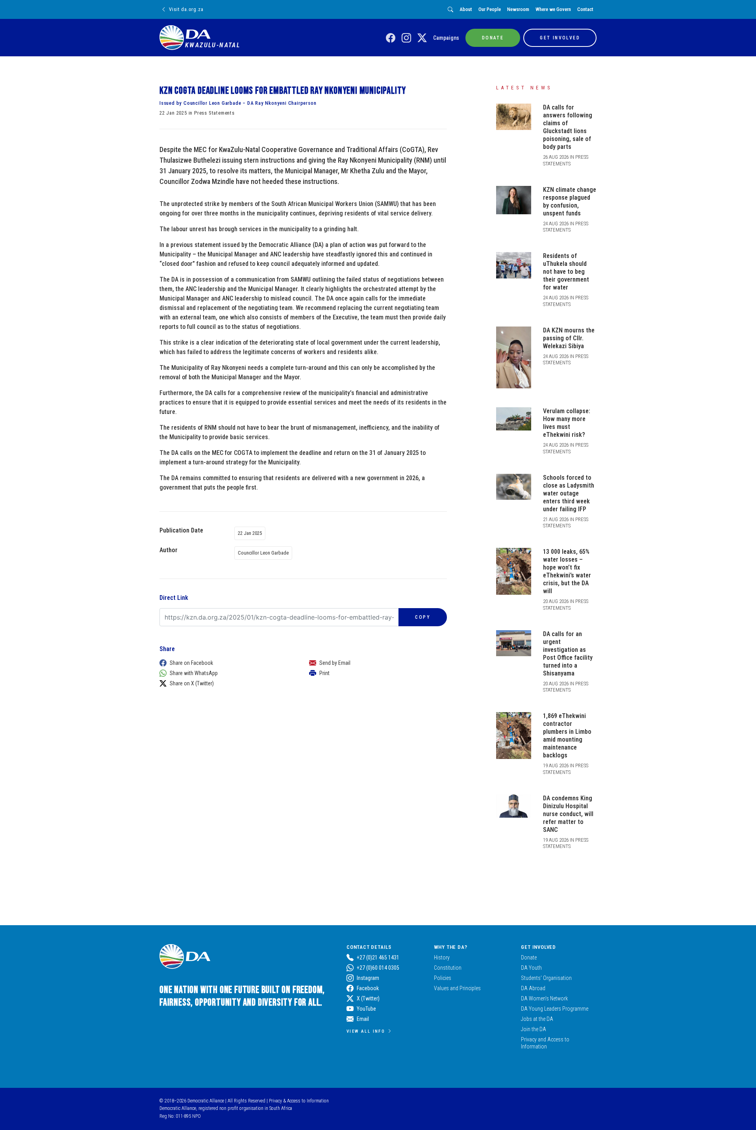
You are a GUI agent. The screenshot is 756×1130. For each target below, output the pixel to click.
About (466, 9)
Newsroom (518, 9)
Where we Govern (553, 9)
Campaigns (446, 38)
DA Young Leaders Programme (554, 1009)
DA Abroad (533, 988)
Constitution (447, 968)
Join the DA (533, 1029)
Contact (585, 9)
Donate (529, 957)
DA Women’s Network (544, 998)
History (442, 957)
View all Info (365, 1031)
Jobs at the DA (537, 1019)
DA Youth (531, 968)
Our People (489, 9)
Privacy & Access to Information (299, 1101)
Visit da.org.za (186, 9)
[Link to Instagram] (406, 38)
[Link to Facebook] (390, 38)
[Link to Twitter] (422, 38)
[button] (226, 662)
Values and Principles (457, 988)
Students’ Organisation (546, 978)
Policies (442, 978)
